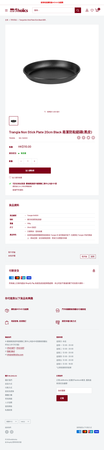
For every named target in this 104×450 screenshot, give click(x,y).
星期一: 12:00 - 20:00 (64, 345)
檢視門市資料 (18, 190)
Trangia (12, 138)
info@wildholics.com (15, 355)
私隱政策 (8, 410)
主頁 (6, 20)
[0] (96, 10)
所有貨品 (14, 20)
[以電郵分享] (93, 137)
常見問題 (8, 399)
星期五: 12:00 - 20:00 (64, 360)
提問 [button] (92, 256)
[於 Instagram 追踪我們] (11, 432)
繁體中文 (9, 421)
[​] (83, 137)
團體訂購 (8, 395)
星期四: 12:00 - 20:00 (64, 356)
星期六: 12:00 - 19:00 (64, 364)
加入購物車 (29, 170)
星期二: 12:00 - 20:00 (64, 349)
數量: (11, 161)
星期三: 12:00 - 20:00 (64, 352)
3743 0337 (20, 348)
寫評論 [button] (84, 256)
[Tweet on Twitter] (88, 137)
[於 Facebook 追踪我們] (7, 432)
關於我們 (8, 380)
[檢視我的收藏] (92, 10)
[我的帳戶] (87, 10)
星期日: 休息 (61, 341)
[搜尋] (78, 10)
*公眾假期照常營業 (63, 367)
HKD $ (23, 421)
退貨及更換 (9, 391)
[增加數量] (34, 161)
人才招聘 (8, 402)
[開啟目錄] (6, 10)
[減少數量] (21, 161)
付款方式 (8, 387)
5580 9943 (11, 351)
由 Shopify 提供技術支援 (13, 442)
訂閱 (62, 398)
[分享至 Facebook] (79, 137)
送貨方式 (8, 384)
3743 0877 (11, 348)
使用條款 (8, 406)
